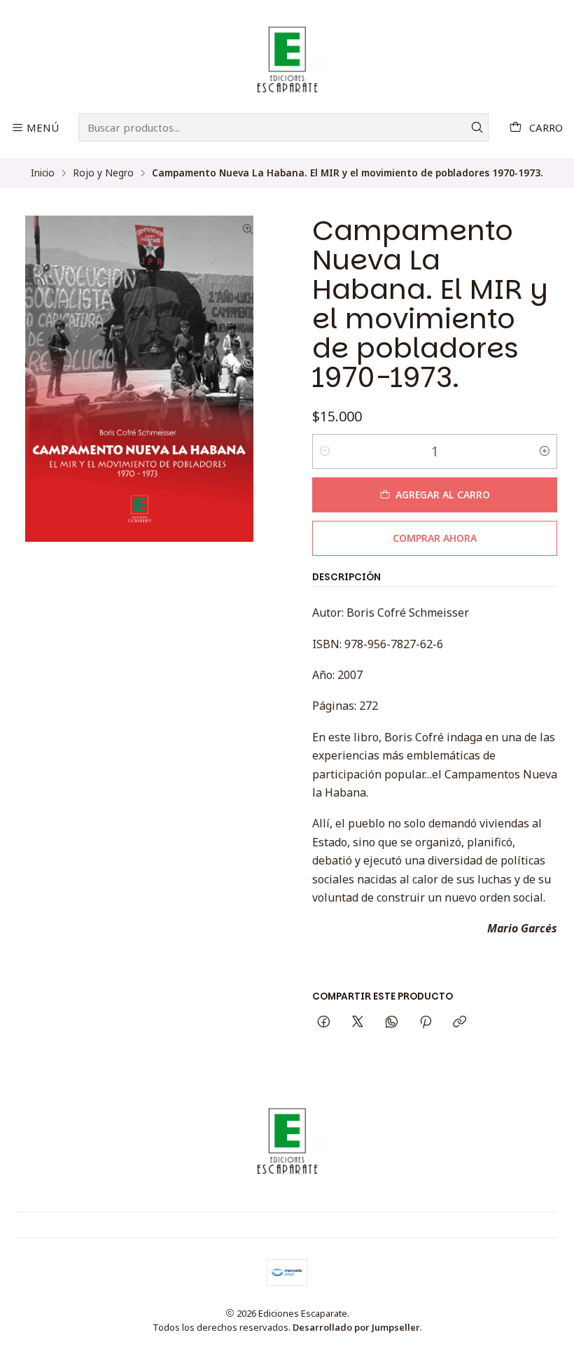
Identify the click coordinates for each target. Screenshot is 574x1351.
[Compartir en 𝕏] (358, 1022)
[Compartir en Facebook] (323, 1022)
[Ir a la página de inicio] (286, 59)
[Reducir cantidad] (325, 451)
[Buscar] (477, 127)
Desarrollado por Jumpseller (356, 1327)
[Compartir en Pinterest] (426, 1022)
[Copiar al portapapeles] (459, 1022)
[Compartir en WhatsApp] (391, 1022)
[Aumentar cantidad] (544, 451)
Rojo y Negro (103, 173)
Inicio (43, 173)
